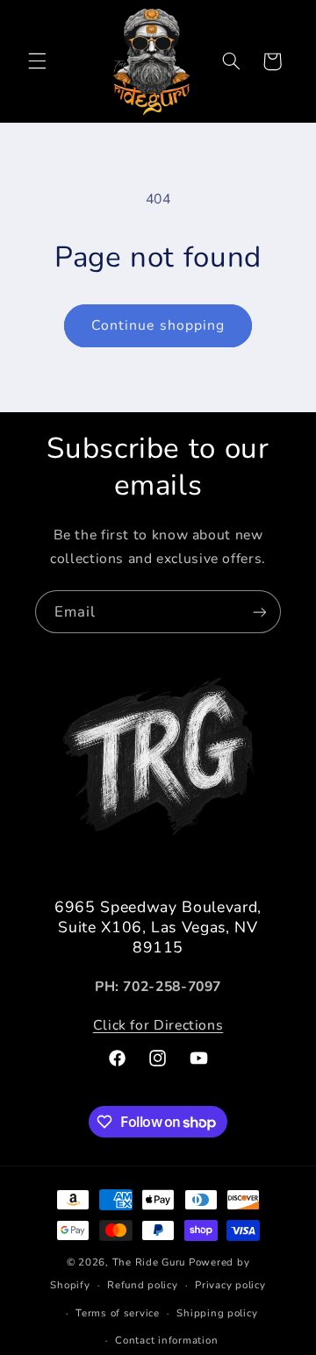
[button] (37, 61)
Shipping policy (216, 1313)
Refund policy (142, 1285)
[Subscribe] (260, 611)
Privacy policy (230, 1285)
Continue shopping (158, 325)
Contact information (166, 1340)
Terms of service (117, 1313)
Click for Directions (158, 1025)
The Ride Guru (149, 1262)
